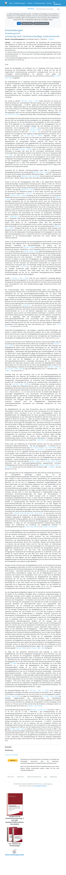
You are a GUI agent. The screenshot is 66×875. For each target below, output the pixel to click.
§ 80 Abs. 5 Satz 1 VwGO (29, 101)
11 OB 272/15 (40, 450)
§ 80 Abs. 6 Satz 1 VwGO (18, 195)
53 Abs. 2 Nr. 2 (42, 710)
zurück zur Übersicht (11, 755)
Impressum (20, 777)
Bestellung (31, 9)
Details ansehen (27, 23)
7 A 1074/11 (33, 132)
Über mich (10, 777)
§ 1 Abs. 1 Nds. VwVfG (50, 448)
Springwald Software (40, 786)
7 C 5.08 (9, 155)
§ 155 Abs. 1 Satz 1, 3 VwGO (38, 690)
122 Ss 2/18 (38, 513)
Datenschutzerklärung (41, 23)
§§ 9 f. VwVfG (34, 448)
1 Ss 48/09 (51, 467)
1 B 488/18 (51, 39)
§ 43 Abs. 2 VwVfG (25, 149)
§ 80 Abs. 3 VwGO (29, 247)
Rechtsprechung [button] (40, 3)
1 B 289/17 (33, 128)
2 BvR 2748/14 (41, 440)
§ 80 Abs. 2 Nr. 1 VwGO (27, 189)
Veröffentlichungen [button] (20, 3)
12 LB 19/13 (26, 305)
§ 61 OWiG (13, 663)
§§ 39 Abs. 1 (34, 710)
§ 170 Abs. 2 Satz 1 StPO (15, 369)
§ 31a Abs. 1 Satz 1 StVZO (19, 278)
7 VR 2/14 (23, 267)
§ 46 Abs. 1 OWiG (53, 367)
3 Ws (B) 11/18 (18, 513)
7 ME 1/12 (29, 193)
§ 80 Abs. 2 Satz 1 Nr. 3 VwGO (30, 176)
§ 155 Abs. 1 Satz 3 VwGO (50, 696)
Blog (10, 3)
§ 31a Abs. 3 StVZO (33, 136)
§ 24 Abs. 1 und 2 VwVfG (49, 527)
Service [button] (49, 3)
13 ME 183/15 (13, 216)
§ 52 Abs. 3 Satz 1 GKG (17, 729)
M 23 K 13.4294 (36, 130)
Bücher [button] (30, 3)
